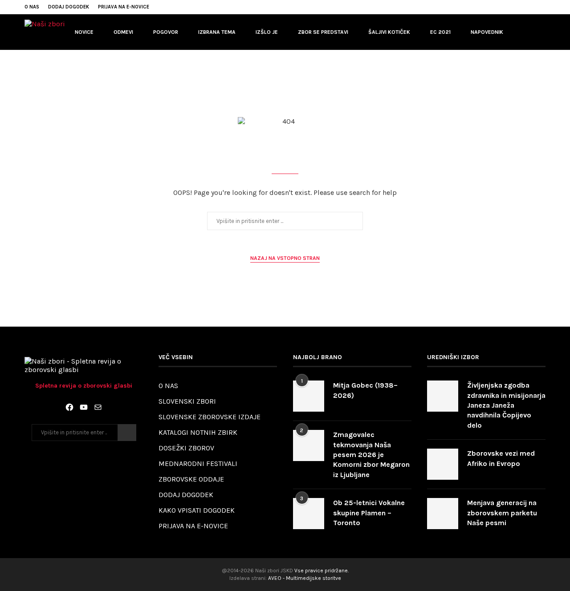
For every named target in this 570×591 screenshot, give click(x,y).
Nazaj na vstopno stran (285, 258)
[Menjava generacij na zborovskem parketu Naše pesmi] (442, 513)
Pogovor (165, 32)
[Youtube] (523, 7)
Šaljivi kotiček (389, 32)
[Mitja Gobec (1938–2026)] (308, 396)
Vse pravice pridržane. (321, 570)
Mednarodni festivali (198, 463)
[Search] (541, 32)
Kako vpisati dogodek (197, 510)
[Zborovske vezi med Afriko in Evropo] (442, 464)
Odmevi (123, 32)
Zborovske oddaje (191, 479)
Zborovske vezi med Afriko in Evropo (501, 458)
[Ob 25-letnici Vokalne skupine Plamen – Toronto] (308, 513)
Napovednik (487, 32)
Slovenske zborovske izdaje (210, 417)
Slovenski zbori (187, 401)
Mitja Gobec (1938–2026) (365, 390)
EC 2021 (440, 32)
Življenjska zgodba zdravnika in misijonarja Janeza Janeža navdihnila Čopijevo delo (506, 405)
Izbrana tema (217, 32)
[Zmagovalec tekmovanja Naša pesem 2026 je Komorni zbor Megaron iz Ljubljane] (308, 445)
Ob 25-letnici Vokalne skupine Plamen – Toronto (369, 512)
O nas (31, 7)
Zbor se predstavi (323, 32)
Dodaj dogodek (68, 7)
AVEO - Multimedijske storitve (304, 578)
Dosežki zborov (186, 448)
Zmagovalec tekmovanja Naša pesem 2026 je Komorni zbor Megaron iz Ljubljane (371, 454)
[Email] (533, 7)
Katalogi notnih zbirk (198, 432)
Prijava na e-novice (123, 7)
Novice (84, 32)
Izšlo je (267, 32)
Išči (127, 432)
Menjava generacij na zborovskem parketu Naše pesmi (502, 512)
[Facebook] (512, 7)
